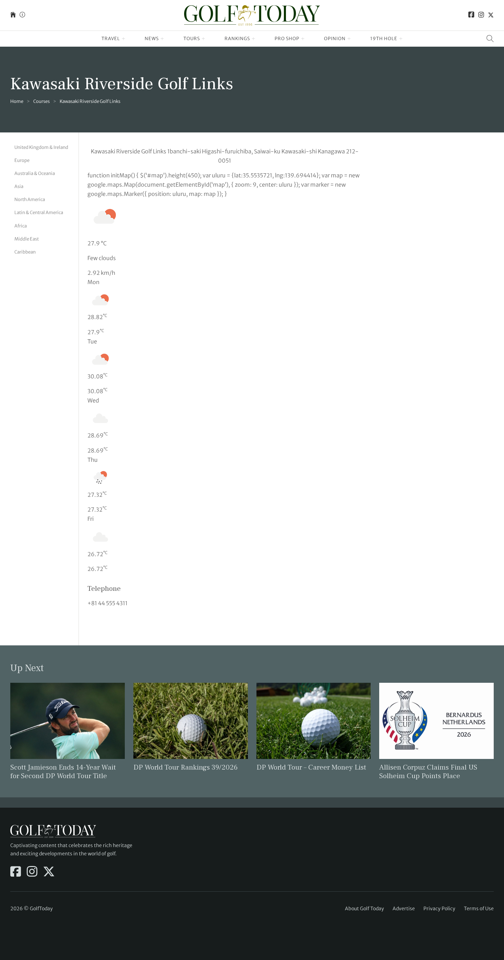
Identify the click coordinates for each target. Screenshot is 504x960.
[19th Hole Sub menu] (401, 38)
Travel (110, 39)
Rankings (237, 39)
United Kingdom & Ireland (41, 147)
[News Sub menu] (162, 38)
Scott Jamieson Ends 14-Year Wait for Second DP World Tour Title (63, 772)
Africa (20, 226)
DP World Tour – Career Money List (311, 767)
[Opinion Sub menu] (349, 38)
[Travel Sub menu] (123, 38)
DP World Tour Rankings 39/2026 (185, 767)
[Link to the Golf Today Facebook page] (471, 15)
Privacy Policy (439, 908)
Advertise (404, 908)
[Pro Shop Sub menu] (303, 38)
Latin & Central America (38, 212)
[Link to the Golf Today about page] (22, 15)
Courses (41, 101)
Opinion (335, 39)
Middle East (26, 239)
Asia (18, 186)
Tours (191, 39)
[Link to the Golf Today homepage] (13, 15)
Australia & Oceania (34, 173)
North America (29, 199)
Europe (21, 160)
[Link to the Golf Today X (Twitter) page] (491, 15)
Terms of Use (479, 908)
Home (16, 101)
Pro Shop (287, 39)
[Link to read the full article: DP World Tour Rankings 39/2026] (190, 720)
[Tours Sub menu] (203, 38)
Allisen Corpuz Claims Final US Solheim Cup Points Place (428, 772)
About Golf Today (364, 908)
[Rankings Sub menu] (253, 38)
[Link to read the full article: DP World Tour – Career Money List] (313, 720)
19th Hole (383, 39)
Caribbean (25, 252)
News (152, 39)
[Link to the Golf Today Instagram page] (481, 15)
